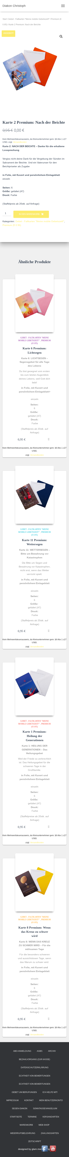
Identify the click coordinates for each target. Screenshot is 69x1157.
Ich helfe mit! (50, 1092)
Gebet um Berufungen (24, 1092)
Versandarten (50, 1117)
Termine (32, 1117)
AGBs (39, 1051)
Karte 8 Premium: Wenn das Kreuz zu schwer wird (34, 932)
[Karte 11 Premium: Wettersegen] (34, 495)
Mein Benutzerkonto (51, 1100)
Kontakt (28, 1100)
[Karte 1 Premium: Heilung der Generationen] (34, 686)
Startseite (16, 1117)
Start (5, 19)
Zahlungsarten (50, 1133)
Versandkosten (20, 142)
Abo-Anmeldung (22, 1051)
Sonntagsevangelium (45, 1108)
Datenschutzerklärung (34, 1067)
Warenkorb (26, 1125)
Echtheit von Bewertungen (34, 1076)
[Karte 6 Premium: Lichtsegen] (34, 303)
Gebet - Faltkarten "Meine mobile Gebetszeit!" (28, 19)
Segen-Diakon (19, 1108)
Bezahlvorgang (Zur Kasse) (34, 1059)
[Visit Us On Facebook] (45, 1148)
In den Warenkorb (29, 214)
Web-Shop (44, 1125)
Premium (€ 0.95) (12, 225)
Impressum (12, 1100)
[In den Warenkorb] (49, 439)
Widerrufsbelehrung (22, 1133)
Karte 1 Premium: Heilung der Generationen (34, 736)
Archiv (52, 1051)
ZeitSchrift (34, 1141)
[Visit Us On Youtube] (53, 1148)
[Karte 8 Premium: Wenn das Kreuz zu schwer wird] (34, 882)
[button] (61, 37)
